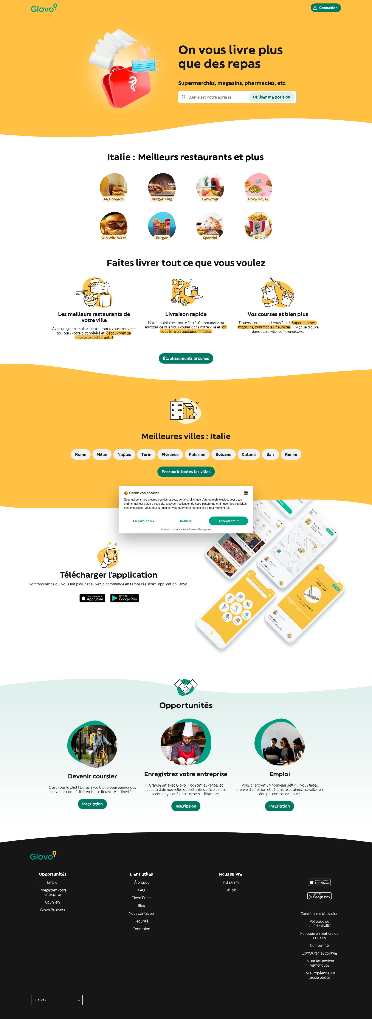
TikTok (230, 890)
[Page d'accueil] (44, 7)
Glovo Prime (142, 898)
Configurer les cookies (319, 953)
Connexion (141, 929)
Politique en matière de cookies (319, 935)
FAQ (141, 890)
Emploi (52, 882)
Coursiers (52, 902)
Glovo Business (52, 910)
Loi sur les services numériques (319, 963)
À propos (141, 882)
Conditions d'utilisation (319, 913)
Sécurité (141, 921)
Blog (141, 905)
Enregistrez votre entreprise (53, 892)
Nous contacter (141, 913)
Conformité (319, 945)
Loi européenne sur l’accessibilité (319, 975)
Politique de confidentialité (319, 923)
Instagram (230, 882)
